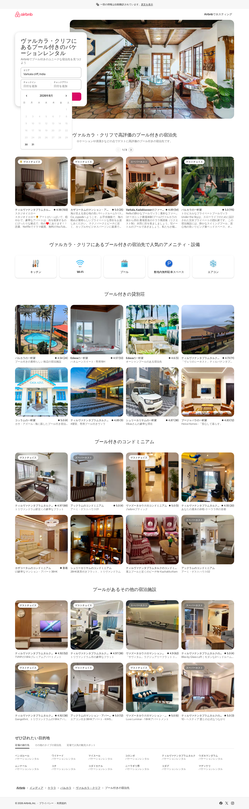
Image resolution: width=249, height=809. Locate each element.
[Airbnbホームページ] (24, 14)
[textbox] (35, 86)
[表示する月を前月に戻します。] (27, 96)
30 (26, 144)
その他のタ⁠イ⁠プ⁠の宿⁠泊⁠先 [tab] (48, 745)
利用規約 (61, 803)
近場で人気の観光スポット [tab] (81, 745)
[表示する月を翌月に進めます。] (66, 96)
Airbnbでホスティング (218, 14)
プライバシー (46, 803)
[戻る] (118, 150)
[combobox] (51, 74)
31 (33, 144)
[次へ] (131, 150)
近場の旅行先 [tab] (22, 745)
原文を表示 (147, 4)
